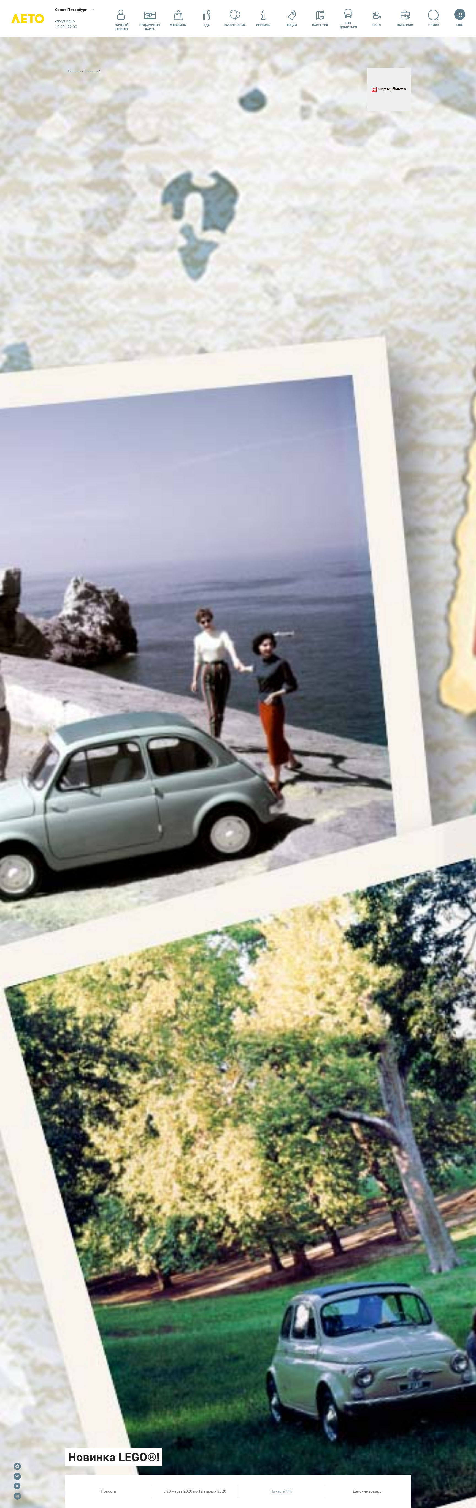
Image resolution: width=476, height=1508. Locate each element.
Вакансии (405, 25)
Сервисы (263, 25)
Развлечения (235, 25)
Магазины (178, 25)
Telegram (17, 1496)
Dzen (17, 1486)
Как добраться (348, 25)
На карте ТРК (281, 1491)
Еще (460, 25)
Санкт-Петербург (71, 9)
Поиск (433, 25)
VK (17, 1476)
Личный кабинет (121, 27)
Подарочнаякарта (149, 27)
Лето (27, 18)
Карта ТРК (320, 25)
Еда (207, 25)
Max (17, 1466)
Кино (376, 25)
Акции (291, 25)
